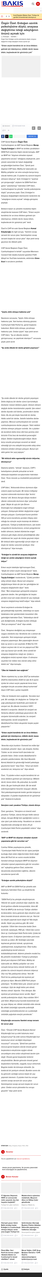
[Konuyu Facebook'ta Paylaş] (2, 136)
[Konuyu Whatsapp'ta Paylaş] (11, 136)
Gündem (13, 37)
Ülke (27, 1145)
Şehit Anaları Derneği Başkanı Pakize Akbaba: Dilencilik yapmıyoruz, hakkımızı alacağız (31, 1226)
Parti (23, 1145)
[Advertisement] (21, 100)
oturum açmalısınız (23, 1159)
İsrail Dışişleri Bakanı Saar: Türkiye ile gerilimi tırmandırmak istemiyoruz (26, 16)
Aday (10, 1145)
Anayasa (14, 1145)
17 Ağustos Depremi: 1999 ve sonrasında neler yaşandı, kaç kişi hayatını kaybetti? (10, 1198)
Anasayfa (6, 37)
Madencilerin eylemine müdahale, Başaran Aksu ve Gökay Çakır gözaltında (31, 1198)
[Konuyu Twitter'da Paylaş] (7, 136)
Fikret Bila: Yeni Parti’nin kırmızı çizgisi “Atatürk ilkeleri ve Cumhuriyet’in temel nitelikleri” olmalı (10, 1254)
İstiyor (20, 1145)
